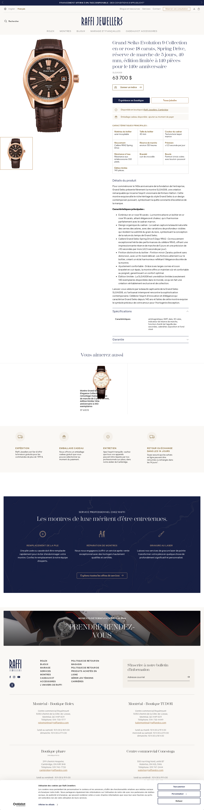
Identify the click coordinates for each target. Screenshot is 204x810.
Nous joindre (170, 100)
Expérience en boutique (131, 100)
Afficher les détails (46, 805)
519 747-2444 (156, 767)
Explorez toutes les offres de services (100, 575)
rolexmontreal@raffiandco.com (53, 722)
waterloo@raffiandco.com (150, 770)
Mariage (45, 668)
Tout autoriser (179, 787)
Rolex (43, 661)
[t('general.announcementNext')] (201, 3)
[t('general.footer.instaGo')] (14, 677)
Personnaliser (178, 794)
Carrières (77, 681)
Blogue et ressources (130, 9)
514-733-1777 (59, 720)
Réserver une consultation (176, 9)
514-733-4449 (156, 720)
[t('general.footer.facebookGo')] (10, 677)
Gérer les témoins (82, 678)
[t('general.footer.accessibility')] (12, 685)
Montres (45, 675)
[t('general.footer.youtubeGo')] (18, 677)
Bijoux (44, 664)
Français (21, 9)
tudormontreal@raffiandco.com (150, 722)
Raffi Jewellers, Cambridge (156, 110)
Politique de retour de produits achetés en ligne (85, 671)
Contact (157, 9)
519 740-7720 (59, 767)
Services (146, 9)
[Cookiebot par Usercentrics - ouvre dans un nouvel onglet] (19, 804)
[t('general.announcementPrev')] (2, 3)
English (12, 9)
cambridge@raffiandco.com (53, 770)
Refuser (179, 801)
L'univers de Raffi (51, 685)
